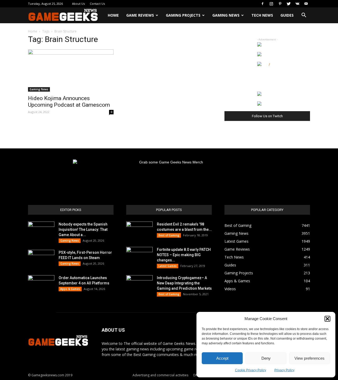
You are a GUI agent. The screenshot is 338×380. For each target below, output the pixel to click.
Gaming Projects (183, 15)
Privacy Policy (284, 370)
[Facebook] (262, 3)
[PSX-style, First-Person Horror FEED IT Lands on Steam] (41, 259)
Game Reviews (140, 15)
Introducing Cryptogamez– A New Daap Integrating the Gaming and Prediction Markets (184, 283)
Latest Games (167, 266)
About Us (78, 4)
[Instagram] (271, 3)
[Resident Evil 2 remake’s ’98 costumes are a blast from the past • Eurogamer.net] (139, 231)
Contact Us (97, 4)
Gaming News (226, 15)
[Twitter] (289, 3)
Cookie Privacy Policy (250, 370)
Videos (230, 288)
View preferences (309, 358)
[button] (327, 318)
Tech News (262, 15)
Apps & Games (70, 289)
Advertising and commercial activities (160, 375)
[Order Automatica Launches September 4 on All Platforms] (41, 284)
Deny (266, 358)
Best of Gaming (168, 235)
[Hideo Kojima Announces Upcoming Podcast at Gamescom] (71, 70)
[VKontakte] (297, 3)
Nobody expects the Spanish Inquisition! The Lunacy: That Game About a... (83, 229)
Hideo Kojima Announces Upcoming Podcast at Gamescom (69, 101)
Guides (287, 15)
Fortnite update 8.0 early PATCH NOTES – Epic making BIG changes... (184, 254)
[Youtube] (306, 3)
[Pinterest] (280, 3)
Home (113, 15)
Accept (222, 358)
